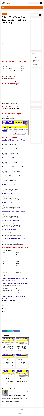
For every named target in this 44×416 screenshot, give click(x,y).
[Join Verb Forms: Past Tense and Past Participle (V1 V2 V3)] (8, 341)
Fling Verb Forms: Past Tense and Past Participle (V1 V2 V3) (8, 364)
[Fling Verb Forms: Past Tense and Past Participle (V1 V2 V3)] (8, 357)
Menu (3, 7)
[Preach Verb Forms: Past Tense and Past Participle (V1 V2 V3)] (22, 373)
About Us (34, 56)
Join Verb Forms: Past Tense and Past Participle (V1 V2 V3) (8, 347)
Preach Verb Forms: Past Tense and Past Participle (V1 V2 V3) (22, 380)
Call (4, 307)
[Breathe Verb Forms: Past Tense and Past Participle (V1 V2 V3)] (22, 341)
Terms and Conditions (35, 65)
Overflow (5, 310)
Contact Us (35, 57)
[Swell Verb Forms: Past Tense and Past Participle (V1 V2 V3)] (8, 373)
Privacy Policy (35, 62)
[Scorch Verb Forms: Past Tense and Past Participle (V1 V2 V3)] (21, 357)
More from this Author (22, 391)
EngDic (19, 413)
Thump (4, 305)
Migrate (4, 308)
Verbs (5, 13)
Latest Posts (35, 58)
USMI (3, 25)
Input (4, 312)
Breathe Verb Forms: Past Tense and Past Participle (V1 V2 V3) (22, 347)
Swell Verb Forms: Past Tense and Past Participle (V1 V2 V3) (8, 380)
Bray (4, 311)
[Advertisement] (15, 34)
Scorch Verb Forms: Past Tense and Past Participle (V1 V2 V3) (21, 364)
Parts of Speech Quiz (36, 61)
